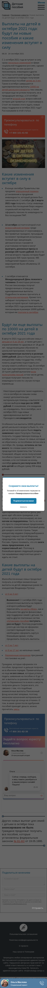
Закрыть (23, 507)
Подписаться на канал (23, 501)
